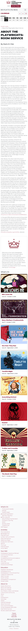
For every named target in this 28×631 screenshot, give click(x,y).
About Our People (6, 589)
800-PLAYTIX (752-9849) (9, 10)
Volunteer (3, 599)
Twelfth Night (7, 371)
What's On (5, 272)
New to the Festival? (6, 559)
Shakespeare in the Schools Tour (10, 573)
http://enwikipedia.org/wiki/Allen (10, 232)
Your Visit (4, 551)
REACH (3, 543)
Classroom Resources (7, 574)
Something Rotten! (9, 397)
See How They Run (9, 346)
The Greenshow (5, 532)
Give (8, 6)
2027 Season (4, 527)
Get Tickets (16, 6)
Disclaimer (16, 628)
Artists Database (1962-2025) (8, 607)
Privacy (11, 628)
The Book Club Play (9, 474)
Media (2, 600)
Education (4, 567)
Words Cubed (6, 523)
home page (12, 267)
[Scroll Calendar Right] (22, 13)
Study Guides (4, 26)
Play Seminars (5, 535)
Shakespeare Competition (8, 579)
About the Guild (5, 604)
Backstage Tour (5, 533)
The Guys (3, 545)
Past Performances (6, 609)
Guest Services (5, 563)
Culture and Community (8, 592)
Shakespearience (6, 571)
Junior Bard (4, 548)
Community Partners (7, 555)
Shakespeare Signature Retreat (10, 553)
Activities (4, 530)
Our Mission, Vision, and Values (9, 591)
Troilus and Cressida (10, 448)
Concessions (4, 556)
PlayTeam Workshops (7, 569)
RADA (3, 522)
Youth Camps (4, 577)
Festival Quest (5, 546)
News (2, 594)
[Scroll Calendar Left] (19, 13)
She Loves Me (7, 294)
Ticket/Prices (5, 525)
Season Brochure (6, 586)
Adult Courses (5, 576)
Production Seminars (7, 541)
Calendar (5, 13)
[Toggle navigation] (25, 9)
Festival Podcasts (6, 602)
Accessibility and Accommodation (10, 558)
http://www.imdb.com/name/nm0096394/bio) (14, 214)
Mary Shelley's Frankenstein (13, 320)
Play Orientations (6, 538)
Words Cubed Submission (8, 610)
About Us (4, 584)
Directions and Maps (7, 564)
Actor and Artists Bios (7, 605)
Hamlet (4, 422)
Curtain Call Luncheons (7, 537)
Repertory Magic (5, 540)
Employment (4, 597)
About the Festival (6, 587)
